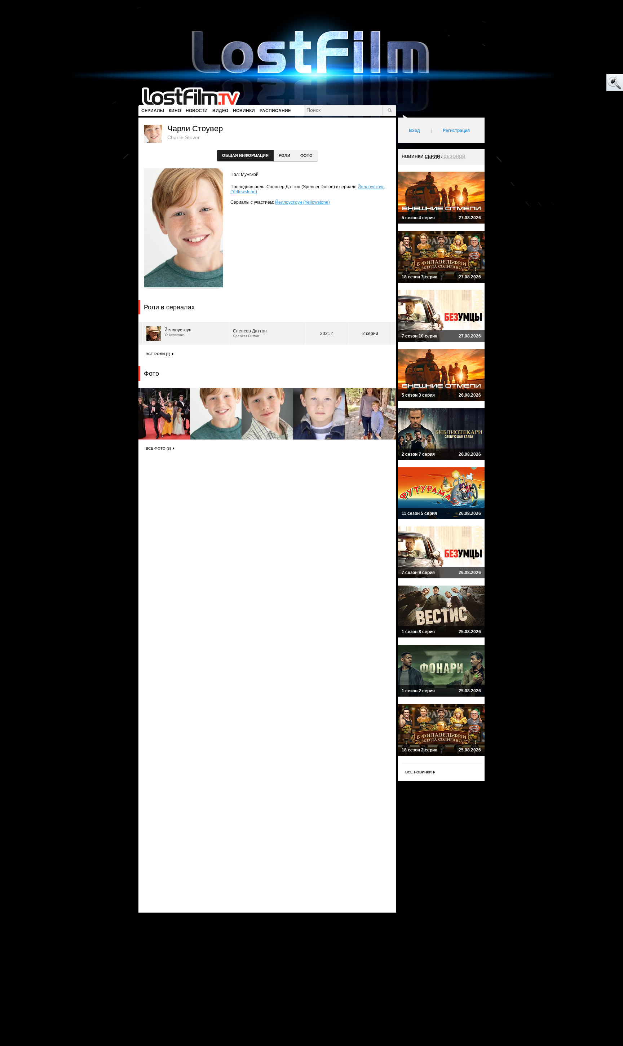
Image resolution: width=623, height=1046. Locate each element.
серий (432, 156)
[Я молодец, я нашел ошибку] (587, 83)
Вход (414, 130)
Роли (284, 155)
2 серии (370, 333)
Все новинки (418, 772)
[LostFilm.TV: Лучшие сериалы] (194, 96)
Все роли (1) (158, 354)
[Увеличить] (164, 414)
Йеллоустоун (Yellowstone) (302, 202)
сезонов (454, 156)
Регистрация (456, 130)
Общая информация (245, 155)
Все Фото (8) (158, 448)
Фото (306, 155)
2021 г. (326, 333)
